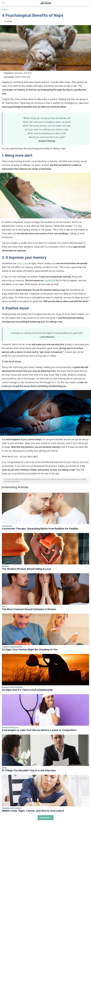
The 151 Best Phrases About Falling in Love (26, 568)
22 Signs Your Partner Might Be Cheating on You (30, 649)
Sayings (5, 566)
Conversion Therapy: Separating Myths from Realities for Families (40, 528)
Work (4, 768)
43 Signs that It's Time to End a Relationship (27, 689)
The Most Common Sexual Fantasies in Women (29, 609)
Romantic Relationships (12, 647)
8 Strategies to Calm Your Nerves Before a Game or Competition (39, 730)
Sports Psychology (10, 727)
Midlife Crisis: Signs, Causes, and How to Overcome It (33, 810)
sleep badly (22, 263)
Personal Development (12, 808)
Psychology (7, 526)
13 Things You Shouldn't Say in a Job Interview (29, 770)
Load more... (45, 817)
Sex (3, 607)
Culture (4, 10)
